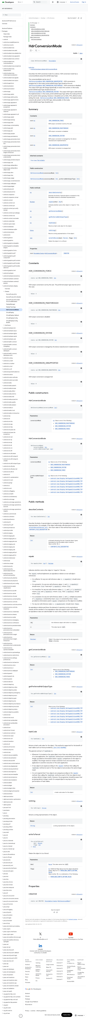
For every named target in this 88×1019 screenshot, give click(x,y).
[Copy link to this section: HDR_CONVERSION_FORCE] (53, 271)
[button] (11, 31)
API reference (7, 8)
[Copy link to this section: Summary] (40, 110)
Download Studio (70, 978)
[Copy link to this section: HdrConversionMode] (47, 401)
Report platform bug (81, 963)
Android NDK (70, 981)
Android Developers (34, 18)
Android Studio (74, 2)
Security (27, 971)
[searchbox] (11, 15)
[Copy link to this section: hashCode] (38, 732)
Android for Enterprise (28, 968)
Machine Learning (38, 966)
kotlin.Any (31, 67)
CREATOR (66, 253)
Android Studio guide (71, 966)
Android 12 (60, 976)
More (19, 2)
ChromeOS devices (49, 970)
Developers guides (70, 971)
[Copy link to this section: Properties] (41, 887)
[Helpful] (78, 18)
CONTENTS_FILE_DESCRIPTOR (38, 529)
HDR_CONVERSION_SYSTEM (56, 136)
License (33, 1010)
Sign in (84, 2)
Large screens (50, 964)
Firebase (27, 999)
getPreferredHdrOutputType (58, 217)
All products (28, 1004)
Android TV (49, 978)
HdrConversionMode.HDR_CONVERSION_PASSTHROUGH (45, 85)
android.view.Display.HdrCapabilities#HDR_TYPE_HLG (68, 487)
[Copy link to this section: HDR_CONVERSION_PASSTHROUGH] (60, 303)
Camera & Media (38, 974)
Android (27, 964)
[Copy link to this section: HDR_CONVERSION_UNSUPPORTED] (60, 363)
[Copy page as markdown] (36, 50)
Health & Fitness (38, 970)
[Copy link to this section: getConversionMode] (47, 650)
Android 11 (59, 979)
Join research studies (81, 977)
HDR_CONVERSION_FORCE (56, 120)
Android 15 (60, 968)
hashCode (52, 223)
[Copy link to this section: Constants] (40, 263)
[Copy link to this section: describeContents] (45, 510)
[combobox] (41, 2)
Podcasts (27, 982)
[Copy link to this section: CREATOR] (38, 894)
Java (80, 53)
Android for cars (49, 974)
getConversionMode (55, 211)
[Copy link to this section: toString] (37, 801)
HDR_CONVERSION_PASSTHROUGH (58, 128)
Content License (73, 919)
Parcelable (41, 160)
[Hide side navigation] (20, 1016)
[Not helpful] (81, 18)
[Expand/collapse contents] (39, 23)
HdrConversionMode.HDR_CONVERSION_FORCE (54, 98)
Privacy (38, 978)
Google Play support (81, 973)
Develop (43, 18)
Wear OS (48, 967)
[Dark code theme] (81, 59)
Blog (26, 979)
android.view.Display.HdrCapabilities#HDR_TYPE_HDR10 (69, 484)
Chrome (27, 996)
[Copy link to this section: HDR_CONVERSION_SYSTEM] (53, 333)
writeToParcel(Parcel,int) (38, 527)
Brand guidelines (41, 1010)
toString (52, 230)
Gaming (38, 963)
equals (51, 202)
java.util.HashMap (59, 747)
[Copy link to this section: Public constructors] (50, 393)
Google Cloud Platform (31, 1002)
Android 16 (60, 965)
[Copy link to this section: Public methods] (46, 502)
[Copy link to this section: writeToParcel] (41, 835)
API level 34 (79, 45)
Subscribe (66, 1015)
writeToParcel (53, 238)
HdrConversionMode (37, 173)
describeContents (55, 192)
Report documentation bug (81, 968)
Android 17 (60, 963)
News (26, 977)
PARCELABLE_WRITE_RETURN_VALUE (61, 877)
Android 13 (59, 974)
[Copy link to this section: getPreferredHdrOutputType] (54, 687)
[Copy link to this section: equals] (35, 557)
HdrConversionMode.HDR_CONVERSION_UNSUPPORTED (45, 81)
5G (36, 981)
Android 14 (60, 971)
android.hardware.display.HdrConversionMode (44, 69)
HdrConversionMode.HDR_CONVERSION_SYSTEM (43, 92)
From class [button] (38, 160)
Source (27, 974)
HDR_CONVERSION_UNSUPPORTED (58, 145)
